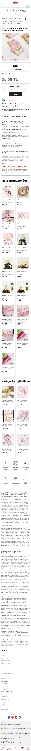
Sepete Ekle (15, 94)
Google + (12, 717)
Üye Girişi (3, 704)
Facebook (9, 717)
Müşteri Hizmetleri (5, 699)
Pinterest (16, 717)
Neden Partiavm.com (5, 663)
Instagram (20, 717)
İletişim (2, 655)
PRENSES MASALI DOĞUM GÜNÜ (11, 23)
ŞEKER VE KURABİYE (6, 678)
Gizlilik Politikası (4, 696)
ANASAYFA (5, 19)
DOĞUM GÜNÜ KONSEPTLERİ (17, 19)
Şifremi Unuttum (4, 709)
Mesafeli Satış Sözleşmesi (6, 691)
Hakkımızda (3, 653)
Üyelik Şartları (4, 694)
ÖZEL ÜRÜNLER (4, 683)
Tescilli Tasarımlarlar (5, 658)
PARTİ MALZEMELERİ (5, 676)
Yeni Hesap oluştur (5, 707)
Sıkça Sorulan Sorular (5, 660)
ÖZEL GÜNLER (4, 681)
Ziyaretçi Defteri (4, 665)
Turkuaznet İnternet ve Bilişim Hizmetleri (12, 742)
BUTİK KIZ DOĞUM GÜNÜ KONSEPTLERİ (13, 21)
